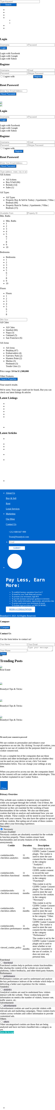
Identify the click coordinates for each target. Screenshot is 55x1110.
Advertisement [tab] (6, 1002)
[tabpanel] (27, 896)
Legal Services (13, 25)
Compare (5, 627)
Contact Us (11, 33)
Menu (8, 9)
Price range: (5, 371)
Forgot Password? (39, 51)
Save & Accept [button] (7, 1032)
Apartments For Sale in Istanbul (20, 419)
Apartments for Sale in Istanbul (20, 406)
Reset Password (8, 94)
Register (37, 77)
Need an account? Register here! (15, 51)
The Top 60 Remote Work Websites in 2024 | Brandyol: (27, 725)
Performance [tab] (6, 973)
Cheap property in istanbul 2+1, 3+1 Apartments (28, 409)
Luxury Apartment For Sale (18, 403)
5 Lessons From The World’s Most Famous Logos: (29, 444)
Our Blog (10, 31)
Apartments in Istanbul (16, 417)
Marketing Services (15, 28)
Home (9, 12)
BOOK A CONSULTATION (20, 609)
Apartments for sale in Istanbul (20, 424)
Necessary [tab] (5, 826)
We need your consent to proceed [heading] (13, 737)
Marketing (10, 513)
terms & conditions (24, 76)
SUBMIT (17, 548)
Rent (14, 23)
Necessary (8, 829)
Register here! (6, 123)
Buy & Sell (17, 20)
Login (3, 48)
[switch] (1, 963)
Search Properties (8, 379)
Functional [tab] (5, 960)
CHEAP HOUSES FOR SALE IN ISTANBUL (28, 414)
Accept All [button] (17, 779)
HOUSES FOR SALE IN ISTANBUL (24, 411)
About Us (10, 15)
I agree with (18, 76)
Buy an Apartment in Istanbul (19, 422)
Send (3, 654)
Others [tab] (3, 1019)
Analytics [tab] (4, 986)
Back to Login (6, 79)
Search (8, 5)
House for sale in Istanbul (18, 427)
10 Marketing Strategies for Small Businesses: (27, 446)
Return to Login (7, 97)
